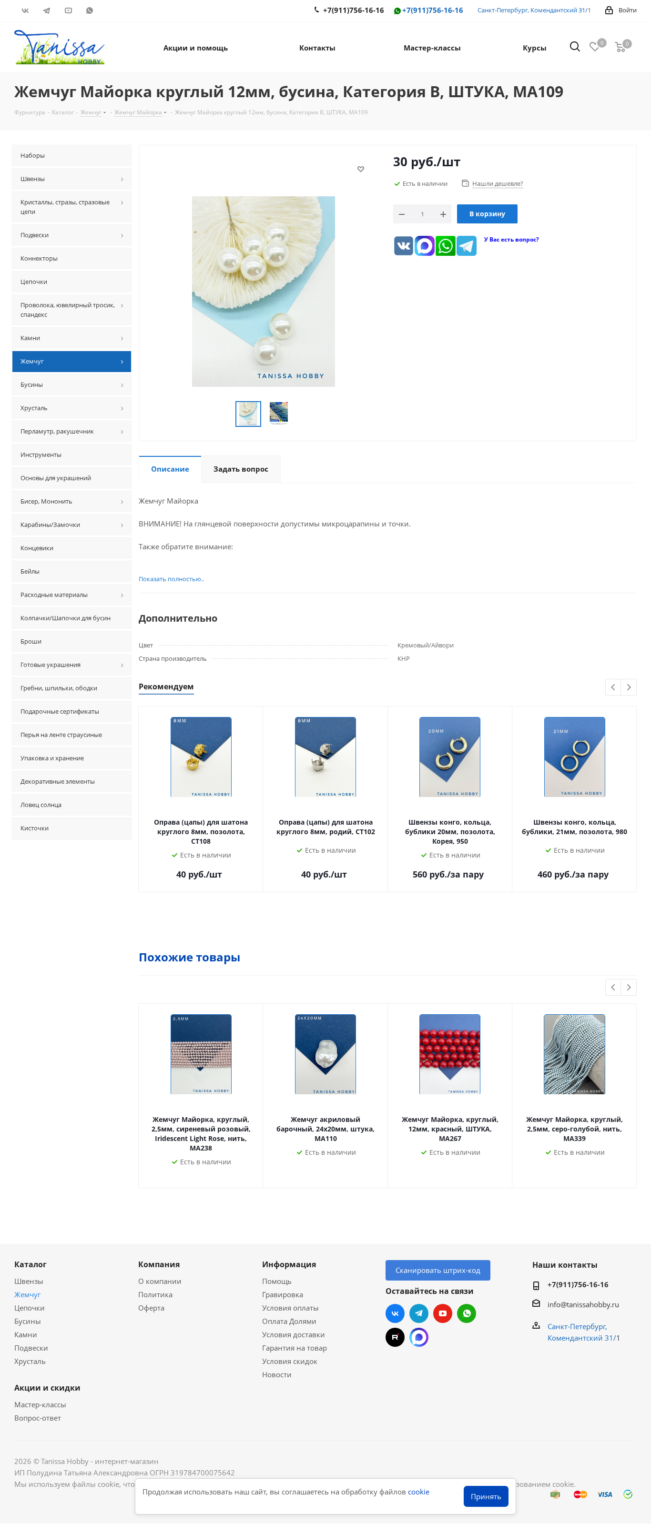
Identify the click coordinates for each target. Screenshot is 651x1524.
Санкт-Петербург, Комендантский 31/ (533, 10)
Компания (159, 1264)
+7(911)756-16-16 (432, 10)
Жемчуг (27, 1294)
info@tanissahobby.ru (583, 1304)
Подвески (31, 1347)
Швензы (28, 1281)
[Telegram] (467, 246)
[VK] (404, 246)
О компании (160, 1281)
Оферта (151, 1307)
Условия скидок (289, 1361)
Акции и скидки (47, 1388)
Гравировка (282, 1294)
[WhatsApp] (446, 246)
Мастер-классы (40, 1404)
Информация (289, 1264)
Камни (25, 1334)
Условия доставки (293, 1334)
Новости (277, 1374)
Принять (486, 1496)
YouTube (68, 10)
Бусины (27, 1321)
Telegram (46, 10)
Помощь (277, 1281)
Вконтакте (25, 10)
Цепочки (29, 1307)
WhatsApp (89, 10)
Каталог (30, 1264)
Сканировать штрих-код (438, 1270)
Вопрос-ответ (37, 1418)
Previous (613, 687)
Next (629, 687)
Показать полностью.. (171, 579)
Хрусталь (30, 1361)
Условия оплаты (290, 1307)
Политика (155, 1294)
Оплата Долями (289, 1321)
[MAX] (425, 246)
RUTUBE (111, 10)
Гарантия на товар (294, 1347)
